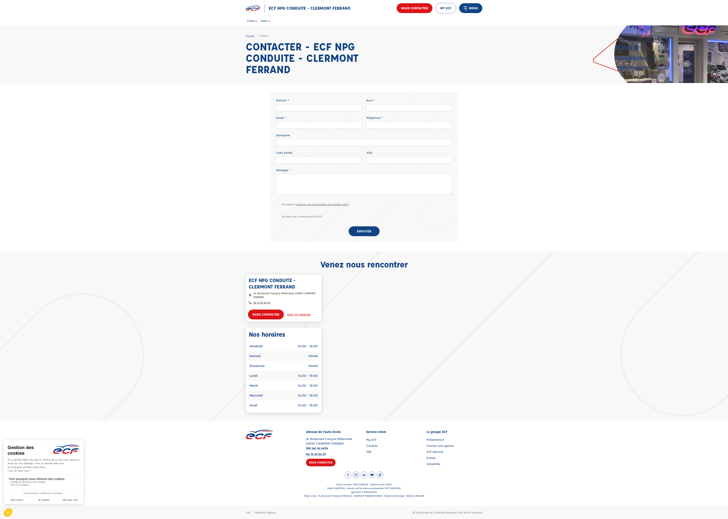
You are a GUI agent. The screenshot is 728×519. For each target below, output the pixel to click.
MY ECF (445, 8)
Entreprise (283, 135)
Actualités (433, 464)
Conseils (372, 446)
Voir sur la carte (317, 448)
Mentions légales (265, 512)
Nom (370, 100)
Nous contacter (414, 8)
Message (283, 170)
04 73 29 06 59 (261, 302)
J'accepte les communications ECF (302, 216)
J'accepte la (315, 204)
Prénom (282, 100)
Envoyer (364, 231)
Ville (369, 152)
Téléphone (374, 118)
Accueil (250, 35)
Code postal (284, 152)
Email (281, 118)
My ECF (371, 439)
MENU (473, 8)
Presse (431, 458)
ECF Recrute (435, 452)
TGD (368, 452)
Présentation (435, 439)
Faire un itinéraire (299, 314)
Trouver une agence (440, 446)
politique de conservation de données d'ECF (322, 204)
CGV (248, 512)
